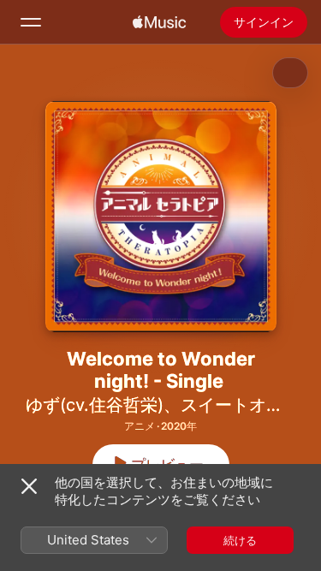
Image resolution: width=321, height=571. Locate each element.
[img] (159, 22)
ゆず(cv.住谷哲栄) (94, 405)
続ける (240, 540)
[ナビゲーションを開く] (31, 22)
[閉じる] (29, 486)
